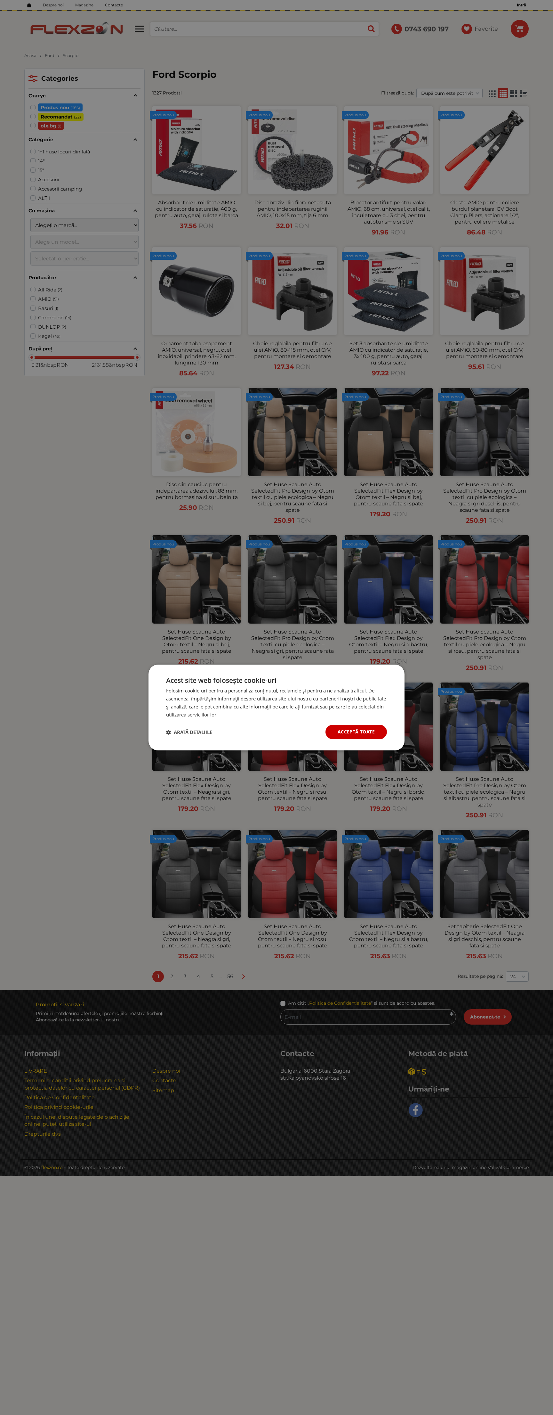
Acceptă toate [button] (356, 732)
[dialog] (276, 707)
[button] (189, 732)
